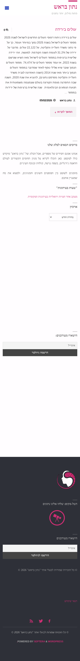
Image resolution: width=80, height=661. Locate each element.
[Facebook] (49, 621)
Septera (39, 641)
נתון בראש (65, 6)
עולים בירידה (65, 29)
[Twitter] (40, 621)
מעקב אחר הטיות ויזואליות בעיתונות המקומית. (51, 196)
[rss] (31, 621)
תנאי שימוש (70, 601)
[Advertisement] (40, 288)
